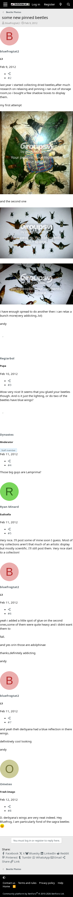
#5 (9, 533)
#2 (9, 78)
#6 (9, 613)
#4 (9, 465)
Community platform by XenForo (33, 893)
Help (60, 883)
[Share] (9, 74)
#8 (9, 810)
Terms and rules (27, 883)
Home (6, 886)
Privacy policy (47, 883)
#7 (9, 722)
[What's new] (60, 4)
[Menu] (5, 4)
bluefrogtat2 (12, 23)
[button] (4, 877)
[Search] (68, 4)
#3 (9, 385)
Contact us (9, 883)
